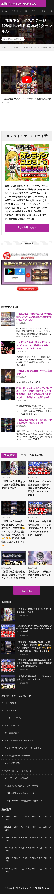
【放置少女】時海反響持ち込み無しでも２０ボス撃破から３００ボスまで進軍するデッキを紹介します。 (39, 528)
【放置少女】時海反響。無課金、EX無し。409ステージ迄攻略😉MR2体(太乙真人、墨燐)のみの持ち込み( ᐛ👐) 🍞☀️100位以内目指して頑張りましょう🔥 (14, 533)
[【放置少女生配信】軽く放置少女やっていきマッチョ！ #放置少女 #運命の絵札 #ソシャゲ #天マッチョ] (8, 347)
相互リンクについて (13, 726)
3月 (19, 817)
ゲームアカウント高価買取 (16, 778)
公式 (13, 11)
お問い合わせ (10, 703)
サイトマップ (10, 710)
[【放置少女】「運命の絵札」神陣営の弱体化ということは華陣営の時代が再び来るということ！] (8, 319)
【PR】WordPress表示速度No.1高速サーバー (24, 801)
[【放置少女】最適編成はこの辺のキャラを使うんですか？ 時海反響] (8, 682)
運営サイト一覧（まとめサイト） (19, 741)
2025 (6, 827)
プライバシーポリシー (14, 718)
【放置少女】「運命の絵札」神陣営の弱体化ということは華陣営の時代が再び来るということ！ (34, 317)
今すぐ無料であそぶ (27, 227)
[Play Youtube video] (27, 80)
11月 (49, 827)
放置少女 (17, 39)
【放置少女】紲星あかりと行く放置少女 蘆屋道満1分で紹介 (14, 484)
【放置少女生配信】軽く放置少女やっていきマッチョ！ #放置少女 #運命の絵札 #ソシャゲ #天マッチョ (34, 345)
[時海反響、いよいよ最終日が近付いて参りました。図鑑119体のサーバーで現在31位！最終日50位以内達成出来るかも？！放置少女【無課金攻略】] (8, 393)
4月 (22, 817)
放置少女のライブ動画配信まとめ (35, 888)
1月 (11, 817)
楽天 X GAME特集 (12, 763)
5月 (26, 817)
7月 (33, 817)
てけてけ (23, 11)
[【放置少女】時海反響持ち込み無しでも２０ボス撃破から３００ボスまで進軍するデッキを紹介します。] (8, 665)
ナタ (43, 11)
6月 (29, 817)
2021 (6, 869)
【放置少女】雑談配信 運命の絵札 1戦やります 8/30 (39, 575)
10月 (45, 827)
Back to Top (27, 591)
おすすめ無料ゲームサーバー (17, 756)
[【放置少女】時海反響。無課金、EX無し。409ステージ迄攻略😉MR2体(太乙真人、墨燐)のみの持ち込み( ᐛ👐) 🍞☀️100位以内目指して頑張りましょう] (8, 647)
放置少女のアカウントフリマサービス (24, 786)
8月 (37, 817)
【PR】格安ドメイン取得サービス (19, 793)
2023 (6, 848)
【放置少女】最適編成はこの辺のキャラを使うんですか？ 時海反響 (14, 575)
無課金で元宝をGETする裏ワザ (18, 771)
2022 (6, 858)
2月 (15, 817)
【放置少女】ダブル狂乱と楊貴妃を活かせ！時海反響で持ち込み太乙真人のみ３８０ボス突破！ (39, 488)
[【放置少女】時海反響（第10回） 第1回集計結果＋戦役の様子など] (8, 425)
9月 (40, 827)
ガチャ (34, 11)
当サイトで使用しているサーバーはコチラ (23, 748)
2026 (6, 817)
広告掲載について (12, 733)
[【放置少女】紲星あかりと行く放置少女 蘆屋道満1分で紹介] (8, 614)
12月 (6, 830)
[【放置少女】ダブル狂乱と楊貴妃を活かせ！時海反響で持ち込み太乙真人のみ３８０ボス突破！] (8, 631)
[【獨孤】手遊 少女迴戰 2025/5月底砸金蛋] (8, 376)
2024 (6, 837)
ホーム (4, 11)
